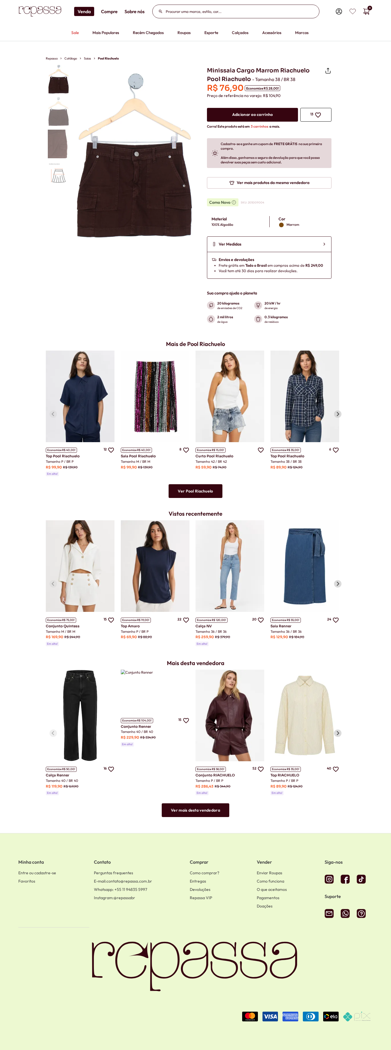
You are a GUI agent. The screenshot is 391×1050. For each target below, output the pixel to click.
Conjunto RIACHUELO (215, 775)
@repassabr (114, 897)
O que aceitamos (272, 889)
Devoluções (200, 889)
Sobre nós (135, 11)
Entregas (198, 881)
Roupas (184, 32)
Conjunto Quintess (63, 626)
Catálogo (70, 58)
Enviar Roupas (269, 872)
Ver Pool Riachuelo (195, 491)
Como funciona (270, 881)
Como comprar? (204, 872)
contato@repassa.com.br (123, 881)
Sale (75, 32)
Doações (264, 906)
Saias (87, 58)
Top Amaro (130, 626)
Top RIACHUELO (284, 775)
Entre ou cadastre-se (37, 872)
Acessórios (271, 32)
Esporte (211, 32)
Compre (109, 11)
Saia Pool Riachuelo (138, 456)
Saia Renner (280, 626)
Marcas (302, 32)
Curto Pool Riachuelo (214, 456)
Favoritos (26, 881)
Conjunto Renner (136, 726)
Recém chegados (148, 32)
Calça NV (204, 626)
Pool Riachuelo (108, 58)
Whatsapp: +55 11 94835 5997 (120, 889)
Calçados (240, 32)
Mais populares (105, 32)
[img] (352, 11)
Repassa (52, 58)
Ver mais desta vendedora (195, 810)
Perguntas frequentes (113, 872)
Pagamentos (268, 897)
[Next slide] (337, 414)
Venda (84, 11)
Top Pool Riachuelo (63, 456)
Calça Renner (57, 775)
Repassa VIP (201, 897)
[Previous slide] (53, 414)
